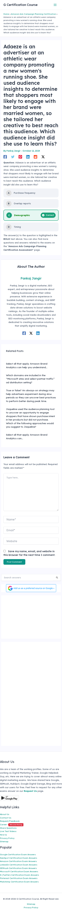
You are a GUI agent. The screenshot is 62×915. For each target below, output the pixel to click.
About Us (4, 814)
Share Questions (8, 828)
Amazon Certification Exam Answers (18, 861)
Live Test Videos (8, 831)
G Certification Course (20, 5)
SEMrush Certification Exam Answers (18, 868)
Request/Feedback (10, 821)
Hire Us (3, 834)
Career (11, 824)
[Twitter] (12, 157)
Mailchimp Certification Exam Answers (19, 881)
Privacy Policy (7, 838)
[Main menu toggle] (55, 4)
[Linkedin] (28, 157)
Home (6, 14)
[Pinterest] (20, 157)
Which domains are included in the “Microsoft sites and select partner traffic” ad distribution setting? (30, 379)
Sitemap (4, 841)
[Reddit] (35, 157)
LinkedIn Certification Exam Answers (18, 864)
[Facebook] (5, 157)
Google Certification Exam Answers (18, 854)
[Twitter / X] (43, 157)
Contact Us (5, 817)
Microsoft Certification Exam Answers (19, 871)
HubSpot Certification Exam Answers (18, 858)
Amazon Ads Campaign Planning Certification (33, 14)
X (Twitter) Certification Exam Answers (19, 875)
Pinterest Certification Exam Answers (18, 878)
